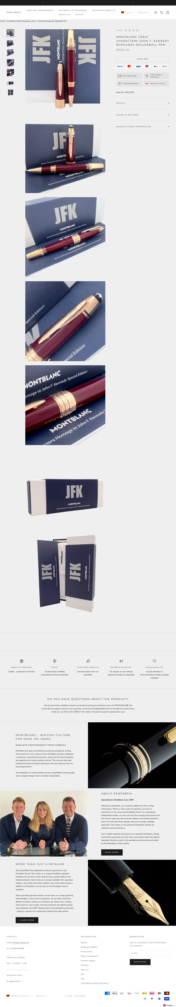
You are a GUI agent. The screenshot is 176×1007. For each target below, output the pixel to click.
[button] (169, 1005)
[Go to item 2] (10, 43)
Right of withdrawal (89, 956)
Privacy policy (86, 951)
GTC (82, 974)
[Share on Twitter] (130, 30)
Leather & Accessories (73, 10)
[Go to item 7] (10, 92)
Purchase (85, 965)
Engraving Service (104, 10)
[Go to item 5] (10, 72)
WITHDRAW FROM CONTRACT (95, 983)
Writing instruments (40, 10)
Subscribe (140, 962)
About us (64, 14)
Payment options (88, 960)
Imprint (84, 942)
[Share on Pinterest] (133, 30)
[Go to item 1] (10, 33)
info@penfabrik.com (20, 942)
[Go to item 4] (10, 63)
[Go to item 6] (10, 82)
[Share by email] (137, 30)
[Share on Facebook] (126, 30)
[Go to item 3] (10, 53)
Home (2, 21)
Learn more (27, 920)
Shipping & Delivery (89, 947)
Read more (112, 852)
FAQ (83, 979)
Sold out (143, 59)
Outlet (79, 14)
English (142, 12)
